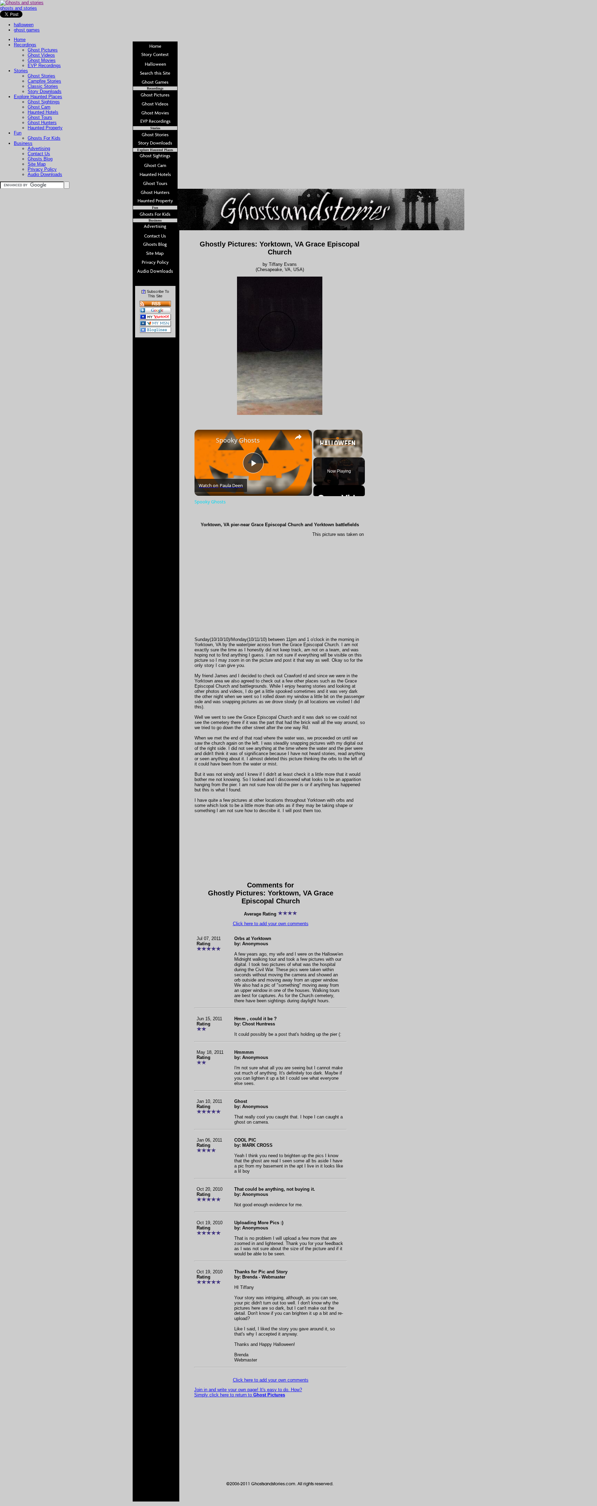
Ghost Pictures (43, 50)
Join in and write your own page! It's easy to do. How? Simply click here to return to (248, 1392)
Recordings (25, 44)
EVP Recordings (44, 65)
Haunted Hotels (43, 112)
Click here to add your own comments (271, 923)
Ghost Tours (40, 117)
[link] (205, 441)
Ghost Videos (41, 55)
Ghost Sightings (44, 101)
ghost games (27, 29)
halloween (24, 24)
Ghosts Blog (40, 158)
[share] (298, 437)
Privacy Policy (42, 169)
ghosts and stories (18, 8)
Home (20, 39)
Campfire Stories (44, 81)
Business (23, 143)
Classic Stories (43, 86)
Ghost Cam (39, 107)
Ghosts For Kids (44, 138)
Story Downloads (44, 91)
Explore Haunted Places (38, 96)
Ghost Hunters (42, 122)
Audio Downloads (45, 174)
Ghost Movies (42, 60)
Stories (21, 70)
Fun (17, 133)
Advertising (39, 148)
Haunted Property (45, 127)
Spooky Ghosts (238, 440)
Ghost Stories (41, 75)
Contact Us (39, 153)
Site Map (37, 164)
